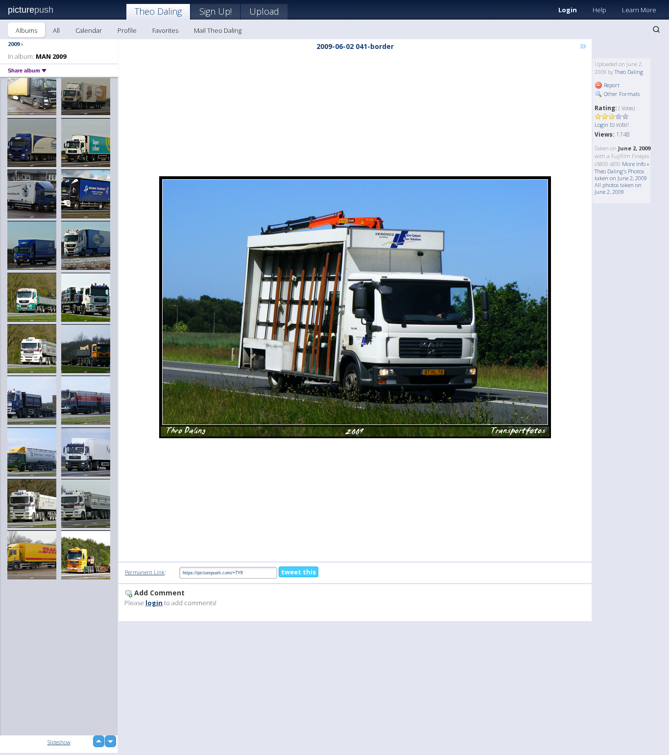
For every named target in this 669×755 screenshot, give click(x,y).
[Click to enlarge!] (355, 307)
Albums (26, 30)
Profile (127, 30)
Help (599, 9)
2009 (14, 43)
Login (567, 9)
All (56, 30)
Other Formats (621, 93)
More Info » (635, 163)
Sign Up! (215, 11)
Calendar (88, 30)
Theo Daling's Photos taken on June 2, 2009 (621, 174)
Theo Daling (158, 11)
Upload (264, 11)
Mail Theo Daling (217, 30)
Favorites (165, 30)
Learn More (639, 9)
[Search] (656, 29)
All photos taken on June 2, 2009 (618, 188)
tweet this (298, 571)
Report (611, 85)
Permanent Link (145, 572)
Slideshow (59, 742)
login (154, 602)
